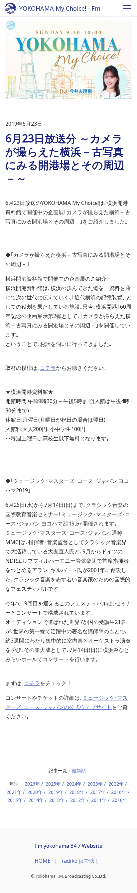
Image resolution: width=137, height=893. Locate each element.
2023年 (95, 784)
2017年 (97, 792)
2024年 (74, 784)
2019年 (56, 792)
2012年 (77, 800)
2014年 (36, 800)
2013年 (57, 800)
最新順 (79, 770)
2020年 (35, 792)
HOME (43, 860)
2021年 (14, 792)
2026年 (32, 784)
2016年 (118, 792)
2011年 (98, 800)
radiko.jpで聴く (80, 860)
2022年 (116, 784)
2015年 (15, 800)
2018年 (76, 792)
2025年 (53, 784)
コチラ (48, 368)
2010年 (119, 800)
